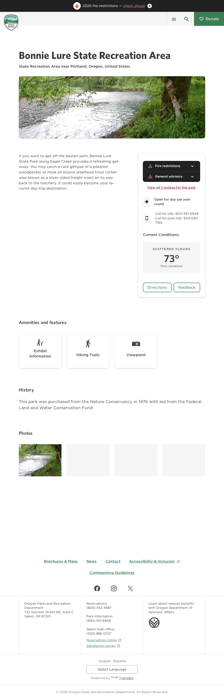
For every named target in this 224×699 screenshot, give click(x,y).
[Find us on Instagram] (114, 588)
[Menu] (174, 19)
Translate (126, 678)
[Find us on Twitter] (130, 588)
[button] (186, 19)
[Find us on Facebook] (97, 588)
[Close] (150, 6)
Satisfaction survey (101, 646)
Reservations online (101, 640)
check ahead (134, 6)
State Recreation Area (39, 66)
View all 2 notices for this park (171, 188)
